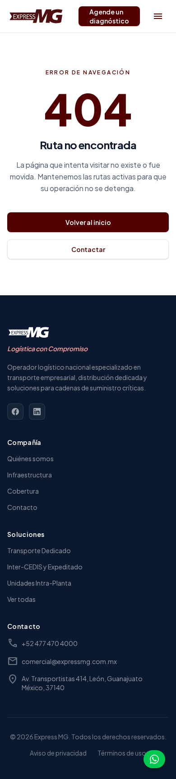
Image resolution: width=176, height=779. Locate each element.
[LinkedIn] (37, 411)
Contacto (22, 507)
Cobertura (23, 491)
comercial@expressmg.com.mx (62, 661)
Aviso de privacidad (58, 753)
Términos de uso (121, 753)
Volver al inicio (88, 222)
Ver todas (21, 599)
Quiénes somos (30, 458)
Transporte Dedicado (39, 550)
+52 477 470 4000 (42, 643)
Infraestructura (29, 475)
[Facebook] (15, 411)
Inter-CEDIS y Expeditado (45, 567)
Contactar (88, 249)
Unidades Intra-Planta (39, 583)
